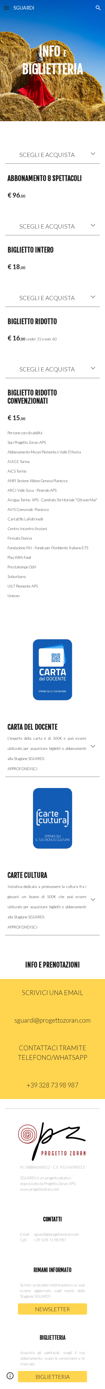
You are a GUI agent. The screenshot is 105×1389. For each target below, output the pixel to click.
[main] (52, 60)
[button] (6, 7)
